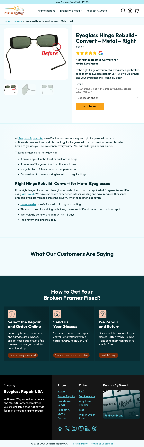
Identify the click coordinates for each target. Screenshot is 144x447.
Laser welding (29, 204)
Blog (81, 409)
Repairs (18, 20)
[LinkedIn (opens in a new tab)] (88, 428)
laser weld (28, 194)
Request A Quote (64, 411)
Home (7, 20)
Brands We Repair (64, 403)
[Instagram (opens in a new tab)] (74, 428)
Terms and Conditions (101, 443)
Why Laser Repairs (85, 403)
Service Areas (87, 396)
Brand (79, 84)
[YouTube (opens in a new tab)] (81, 428)
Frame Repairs (66, 396)
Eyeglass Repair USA (30, 138)
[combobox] (108, 98)
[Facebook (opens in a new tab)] (60, 428)
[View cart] (136, 11)
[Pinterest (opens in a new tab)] (95, 428)
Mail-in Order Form (87, 416)
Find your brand (114, 415)
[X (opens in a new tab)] (67, 428)
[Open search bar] (123, 10)
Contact (63, 418)
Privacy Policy (80, 443)
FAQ (81, 391)
